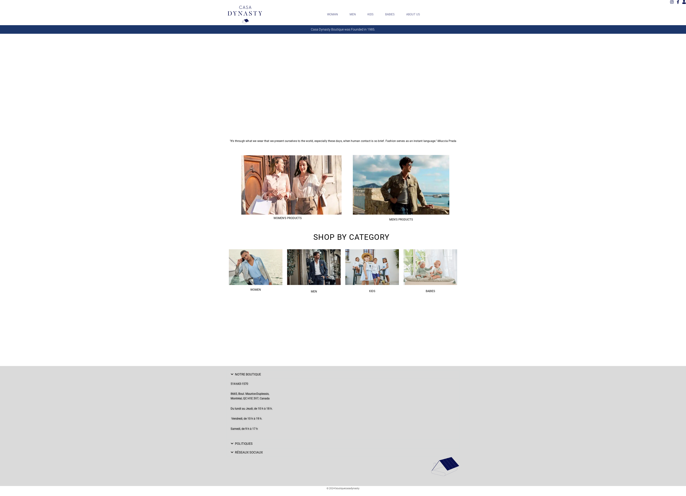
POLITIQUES (244, 443)
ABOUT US (413, 14)
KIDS (370, 14)
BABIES (389, 14)
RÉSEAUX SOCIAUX (249, 452)
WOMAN (332, 14)
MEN (353, 14)
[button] (343, 374)
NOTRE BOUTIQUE (248, 374)
